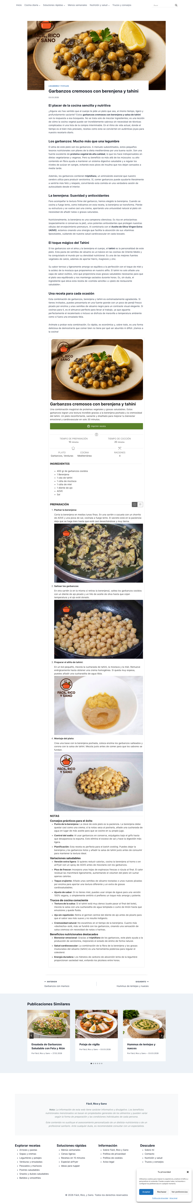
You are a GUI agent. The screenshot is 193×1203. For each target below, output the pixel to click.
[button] (187, 1172)
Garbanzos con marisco (56, 984)
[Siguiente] (161, 1036)
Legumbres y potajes (59, 86)
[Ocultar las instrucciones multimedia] (140, 504)
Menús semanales (77, 5)
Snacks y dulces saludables (34, 1174)
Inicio (19, 5)
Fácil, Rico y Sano (42, 1053)
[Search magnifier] (176, 5)
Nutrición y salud (153, 1158)
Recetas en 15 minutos (73, 1158)
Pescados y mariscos (30, 1166)
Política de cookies (113, 1158)
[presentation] (48, 1024)
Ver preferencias (180, 1192)
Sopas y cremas (27, 1154)
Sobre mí (149, 1150)
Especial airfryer (69, 1162)
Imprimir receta (98, 426)
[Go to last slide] (31, 1036)
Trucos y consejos (121, 5)
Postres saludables (29, 1170)
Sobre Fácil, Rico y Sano (115, 1150)
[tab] (91, 1063)
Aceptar (146, 1192)
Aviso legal (173, 1198)
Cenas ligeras (68, 1154)
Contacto (149, 1154)
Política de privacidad (160, 1198)
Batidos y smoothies (30, 1178)
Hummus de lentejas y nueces (133, 984)
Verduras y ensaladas (30, 1162)
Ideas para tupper (70, 1166)
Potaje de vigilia (89, 1044)
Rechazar (161, 1192)
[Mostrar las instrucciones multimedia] (134, 504)
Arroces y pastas (28, 1150)
